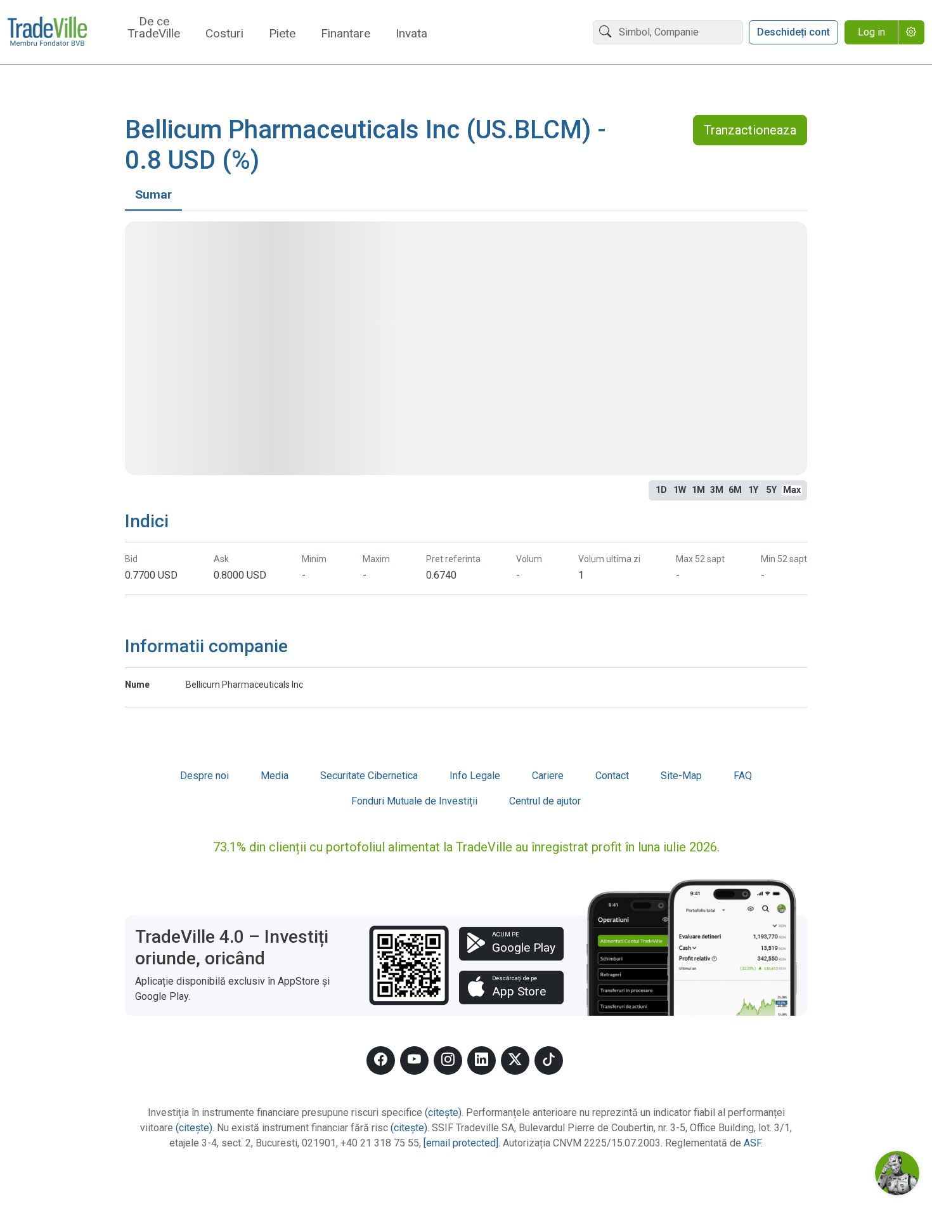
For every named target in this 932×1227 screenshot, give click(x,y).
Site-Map (681, 776)
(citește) (443, 1112)
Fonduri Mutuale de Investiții (414, 801)
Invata (411, 34)
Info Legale (475, 776)
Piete (282, 34)
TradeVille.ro (47, 32)
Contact (612, 776)
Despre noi (204, 776)
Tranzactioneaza (750, 130)
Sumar (153, 194)
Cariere (548, 776)
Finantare (345, 34)
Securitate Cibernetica (369, 776)
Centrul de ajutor (545, 801)
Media (274, 776)
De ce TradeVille (153, 28)
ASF (752, 1143)
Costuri (224, 34)
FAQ (743, 776)
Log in (871, 32)
